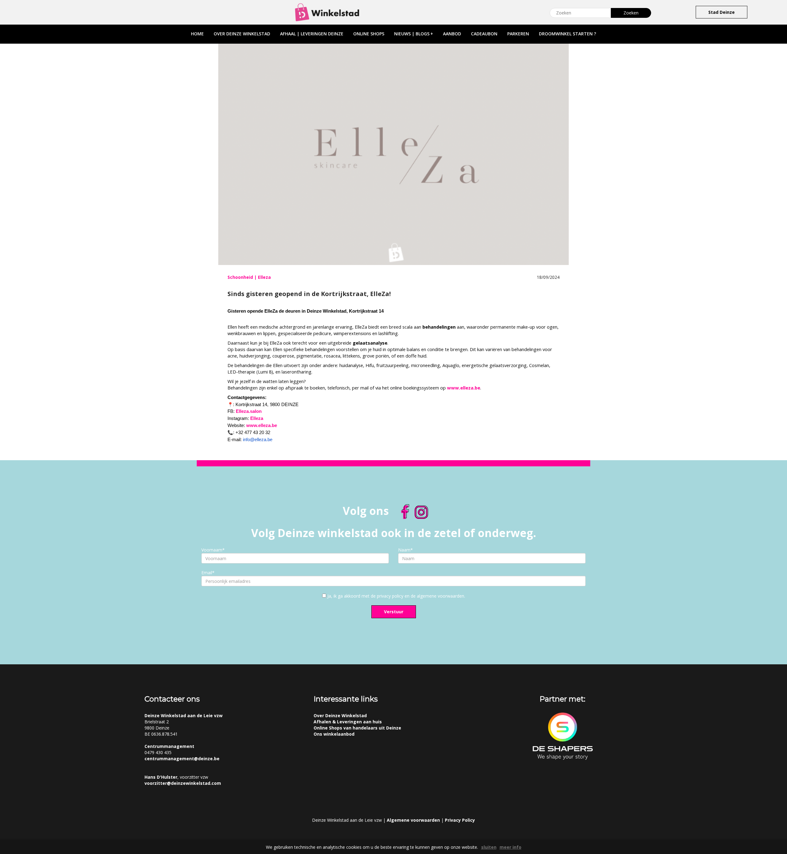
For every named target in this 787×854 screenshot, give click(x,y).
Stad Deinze (721, 12)
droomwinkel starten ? (567, 34)
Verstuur (393, 612)
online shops (368, 34)
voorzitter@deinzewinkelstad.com (182, 783)
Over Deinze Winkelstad (340, 715)
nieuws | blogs (413, 34)
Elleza (256, 418)
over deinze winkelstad (242, 34)
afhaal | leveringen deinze (311, 34)
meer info (510, 847)
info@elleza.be (257, 439)
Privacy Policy (460, 820)
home (197, 34)
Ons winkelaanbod (334, 734)
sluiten (488, 847)
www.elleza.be (463, 388)
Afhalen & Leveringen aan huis (348, 722)
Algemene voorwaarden (413, 820)
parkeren (518, 34)
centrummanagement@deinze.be (181, 758)
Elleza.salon (249, 411)
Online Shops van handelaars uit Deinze (357, 728)
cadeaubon (484, 34)
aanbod (452, 34)
